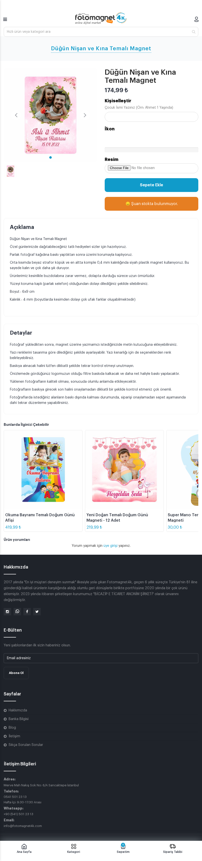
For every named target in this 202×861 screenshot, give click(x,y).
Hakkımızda (18, 710)
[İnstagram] (7, 611)
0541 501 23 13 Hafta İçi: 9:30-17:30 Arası (22, 799)
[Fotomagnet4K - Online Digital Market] (101, 18)
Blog (12, 727)
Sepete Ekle (151, 185)
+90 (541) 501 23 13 (18, 814)
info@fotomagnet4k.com (23, 825)
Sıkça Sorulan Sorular (26, 745)
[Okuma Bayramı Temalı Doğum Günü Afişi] (43, 469)
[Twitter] (37, 611)
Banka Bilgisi (19, 719)
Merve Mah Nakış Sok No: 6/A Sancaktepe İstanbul (41, 785)
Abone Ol (16, 672)
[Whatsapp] (17, 611)
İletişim (14, 736)
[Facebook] (27, 611)
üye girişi (110, 546)
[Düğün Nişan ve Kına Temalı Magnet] (50, 115)
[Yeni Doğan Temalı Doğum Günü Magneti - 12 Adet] (124, 469)
